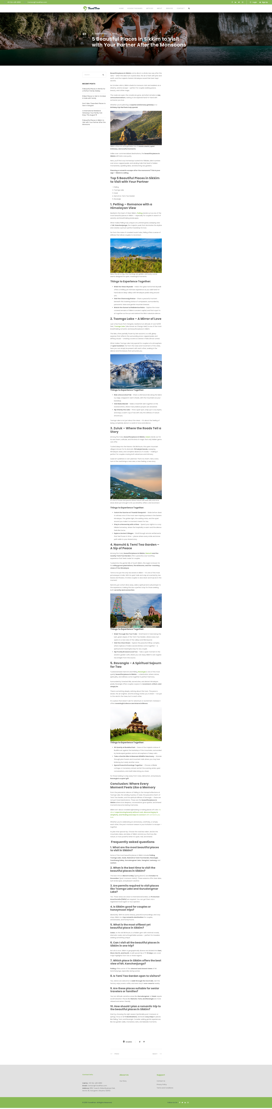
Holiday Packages (134, 8)
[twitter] (239, 2)
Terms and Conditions (165, 1088)
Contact (181, 8)
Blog (115, 33)
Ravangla (142, 672)
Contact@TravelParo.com (37, 2)
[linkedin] (235, 2)
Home (121, 8)
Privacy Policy (162, 1084)
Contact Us (161, 1081)
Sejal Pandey (101, 33)
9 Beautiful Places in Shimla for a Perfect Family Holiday (93, 90)
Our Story (123, 1081)
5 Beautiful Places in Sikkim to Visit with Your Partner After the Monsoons (94, 122)
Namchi (148, 553)
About (159, 8)
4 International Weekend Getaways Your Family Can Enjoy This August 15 (92, 113)
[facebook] (232, 2)
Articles (149, 8)
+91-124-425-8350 (14, 2)
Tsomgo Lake (119, 326)
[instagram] (242, 2)
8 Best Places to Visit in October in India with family (94, 97)
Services (169, 8)
